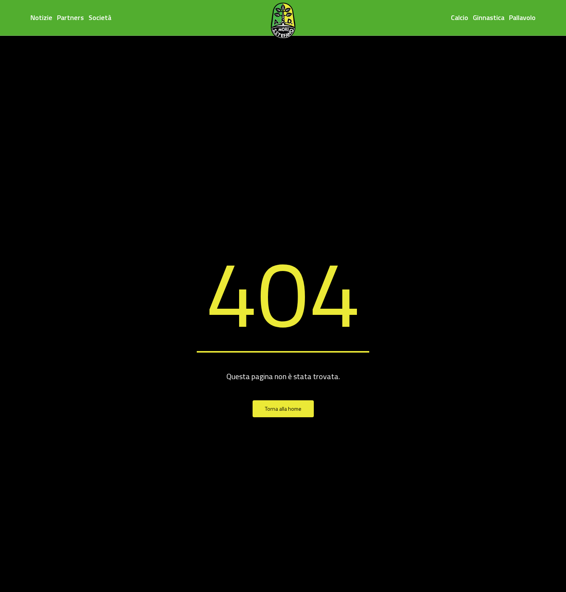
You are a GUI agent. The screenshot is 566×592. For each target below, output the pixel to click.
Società (100, 17)
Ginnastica (488, 17)
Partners (70, 17)
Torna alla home (283, 409)
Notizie (41, 17)
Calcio (459, 17)
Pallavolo (522, 17)
